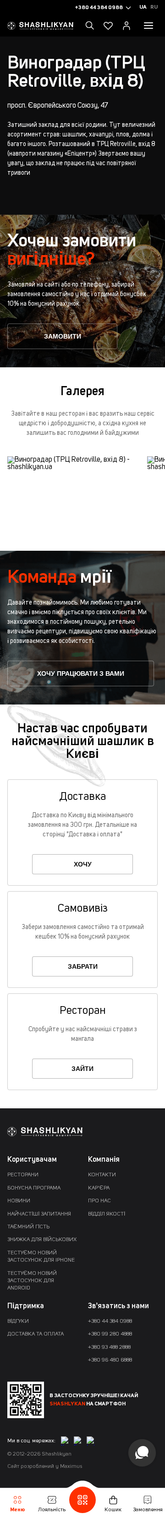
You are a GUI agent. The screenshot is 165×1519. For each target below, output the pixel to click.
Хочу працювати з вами (80, 673)
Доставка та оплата (35, 1334)
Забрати (83, 966)
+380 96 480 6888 (110, 1360)
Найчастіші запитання (39, 1214)
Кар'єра (99, 1188)
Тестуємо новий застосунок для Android (32, 1281)
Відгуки (18, 1321)
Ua (143, 7)
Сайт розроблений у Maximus (44, 1466)
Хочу (83, 864)
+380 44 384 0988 (110, 1321)
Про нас (99, 1201)
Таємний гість (28, 1227)
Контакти (102, 1175)
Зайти (83, 1068)
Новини (18, 1201)
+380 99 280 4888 (110, 1334)
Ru (154, 7)
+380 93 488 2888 (109, 1347)
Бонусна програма (33, 1188)
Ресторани (22, 1175)
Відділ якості (106, 1214)
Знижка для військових (42, 1239)
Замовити (62, 336)
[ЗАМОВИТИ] (62, 345)
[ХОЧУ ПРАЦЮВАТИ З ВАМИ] (80, 682)
